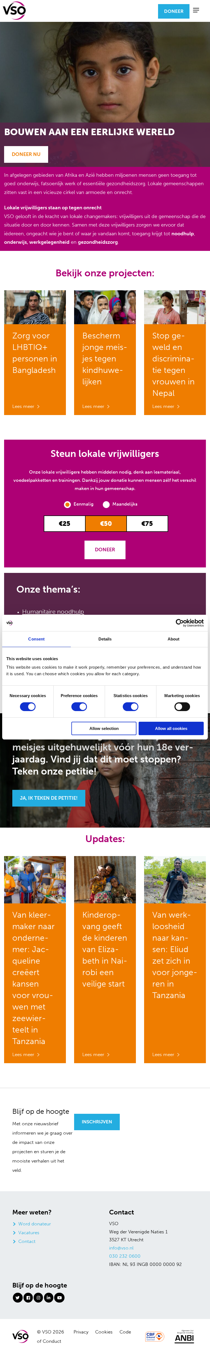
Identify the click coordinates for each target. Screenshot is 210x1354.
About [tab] (174, 639)
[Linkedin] (48, 1298)
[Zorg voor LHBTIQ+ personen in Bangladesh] (35, 306)
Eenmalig (84, 504)
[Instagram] (38, 1298)
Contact (27, 1241)
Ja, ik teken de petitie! (49, 798)
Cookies (104, 1332)
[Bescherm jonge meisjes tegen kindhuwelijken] (105, 306)
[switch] (79, 706)
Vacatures (28, 1232)
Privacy (81, 1332)
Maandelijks (125, 504)
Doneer (173, 11)
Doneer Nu (26, 154)
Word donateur (34, 1224)
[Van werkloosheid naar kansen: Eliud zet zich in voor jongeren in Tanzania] (175, 879)
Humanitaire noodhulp (53, 611)
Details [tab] (105, 639)
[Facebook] (28, 1298)
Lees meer (23, 406)
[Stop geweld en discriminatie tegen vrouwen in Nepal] (175, 306)
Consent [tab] (36, 639)
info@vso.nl (121, 1248)
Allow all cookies (171, 728)
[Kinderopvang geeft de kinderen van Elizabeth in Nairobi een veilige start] (105, 879)
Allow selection (104, 728)
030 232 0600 (125, 1256)
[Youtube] (59, 1298)
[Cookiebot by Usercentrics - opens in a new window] (180, 623)
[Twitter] (18, 1298)
